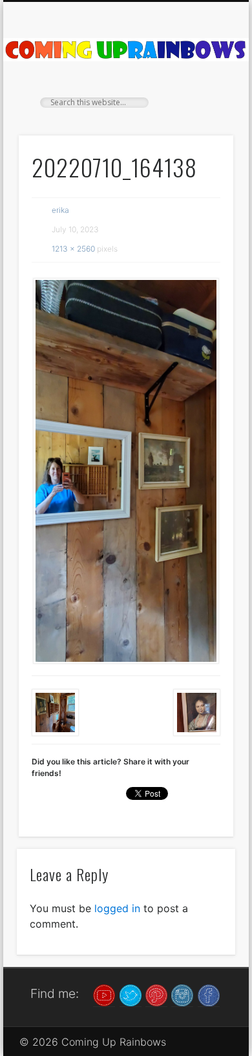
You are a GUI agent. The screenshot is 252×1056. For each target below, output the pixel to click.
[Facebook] (209, 994)
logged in (117, 908)
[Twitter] (131, 994)
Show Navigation (202, 115)
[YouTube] (104, 994)
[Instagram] (182, 994)
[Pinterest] (156, 994)
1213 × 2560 (73, 249)
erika (60, 210)
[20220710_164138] (126, 471)
